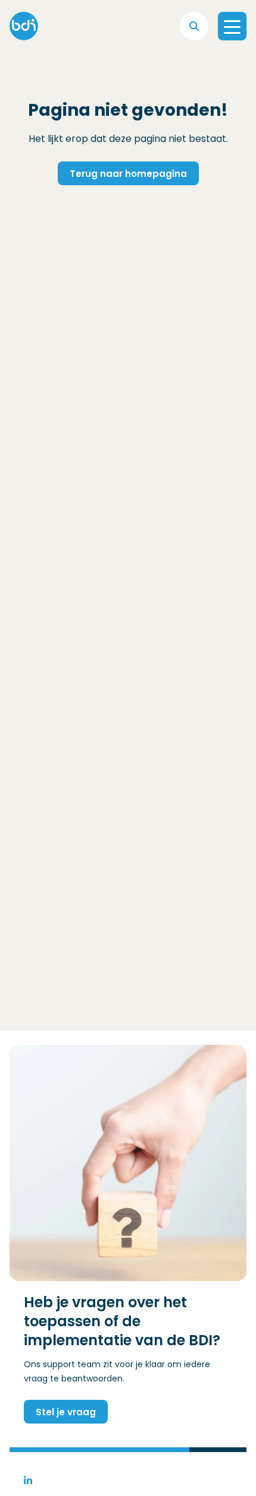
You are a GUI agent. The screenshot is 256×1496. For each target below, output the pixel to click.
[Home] (24, 26)
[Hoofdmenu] (232, 26)
